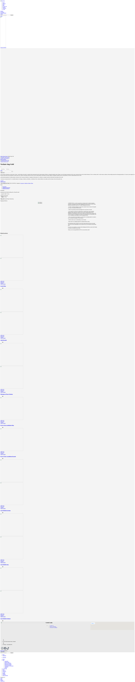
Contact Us (52, 625)
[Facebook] (5, 648)
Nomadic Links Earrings (4, 158)
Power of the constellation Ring (7, 425)
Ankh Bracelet (3, 340)
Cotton (6, 667)
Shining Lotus (7, 662)
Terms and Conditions (53, 627)
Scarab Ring (3, 286)
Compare (4, 674)
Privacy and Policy (53, 626)
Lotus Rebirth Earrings (5, 510)
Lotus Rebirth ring (4, 564)
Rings (6, 156)
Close (1, 678)
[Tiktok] (8, 648)
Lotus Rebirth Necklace (5, 618)
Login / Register (5, 675)
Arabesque (6, 666)
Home (1, 156)
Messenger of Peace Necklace (6, 394)
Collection (26, 183)
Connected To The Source (9, 665)
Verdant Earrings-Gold (4, 161)
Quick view (2, 282)
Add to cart (2, 172)
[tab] (69, 186)
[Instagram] (2, 648)
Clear (1, 170)
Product (4, 156)
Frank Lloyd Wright (8, 664)
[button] (2, 281)
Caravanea (22, 183)
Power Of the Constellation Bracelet (8, 456)
